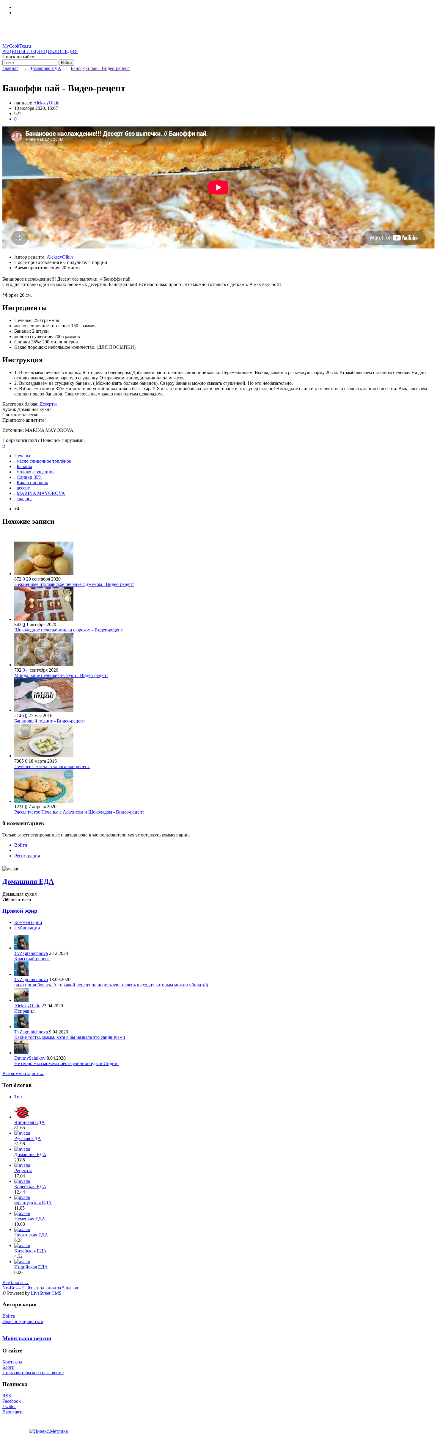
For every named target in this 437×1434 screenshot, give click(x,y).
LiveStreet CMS (46, 1293)
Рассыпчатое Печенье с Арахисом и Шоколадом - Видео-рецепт (79, 811)
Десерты (48, 403)
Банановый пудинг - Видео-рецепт (49, 720)
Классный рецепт (32, 958)
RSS (6, 1395)
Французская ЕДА (33, 1202)
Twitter (9, 1406)
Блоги (8, 1367)
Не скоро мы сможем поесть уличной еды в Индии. (66, 1063)
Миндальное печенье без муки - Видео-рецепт (61, 675)
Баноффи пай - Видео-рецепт (100, 68)
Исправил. (25, 1011)
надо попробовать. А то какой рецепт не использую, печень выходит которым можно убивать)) (111, 984)
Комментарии (28, 922)
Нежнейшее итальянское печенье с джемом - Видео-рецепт (74, 584)
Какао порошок (32, 482)
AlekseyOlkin (46, 102)
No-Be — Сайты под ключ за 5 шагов (40, 1287)
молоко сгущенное (35, 471)
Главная (10, 68)
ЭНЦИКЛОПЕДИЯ (57, 51)
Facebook (11, 1401)
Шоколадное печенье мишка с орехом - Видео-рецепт (68, 629)
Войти (20, 844)
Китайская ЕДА (30, 1250)
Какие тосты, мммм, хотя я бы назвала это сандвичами (69, 1037)
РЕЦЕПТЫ (19, 51)
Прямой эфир (19, 911)
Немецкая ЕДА (29, 1218)
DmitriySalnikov (29, 1058)
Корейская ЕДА (30, 1186)
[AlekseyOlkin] (21, 1000)
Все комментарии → (23, 1073)
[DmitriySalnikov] (21, 1052)
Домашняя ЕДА (45, 68)
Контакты (12, 1361)
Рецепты (23, 1170)
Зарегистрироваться (22, 1321)
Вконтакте (12, 1411)
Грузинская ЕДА (31, 1234)
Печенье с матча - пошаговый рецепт (52, 766)
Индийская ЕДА (31, 1266)
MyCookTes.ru (16, 46)
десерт (23, 487)
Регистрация (27, 855)
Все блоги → (15, 1282)
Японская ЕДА (29, 1122)
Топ (18, 1096)
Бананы (24, 466)
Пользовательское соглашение (33, 1372)
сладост (24, 498)
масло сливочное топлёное (44, 461)
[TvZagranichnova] (21, 947)
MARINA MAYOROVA (41, 493)
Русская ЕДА (27, 1138)
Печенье (22, 455)
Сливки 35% (29, 477)
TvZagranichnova (31, 953)
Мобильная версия (26, 1338)
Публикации (27, 927)
